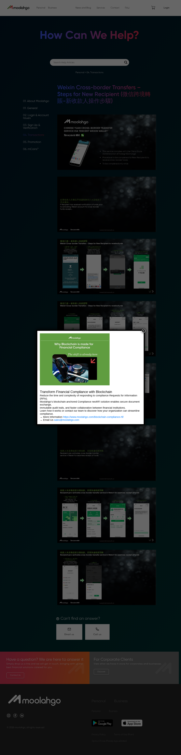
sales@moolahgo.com (66, 420)
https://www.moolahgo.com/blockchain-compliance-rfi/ (93, 417)
